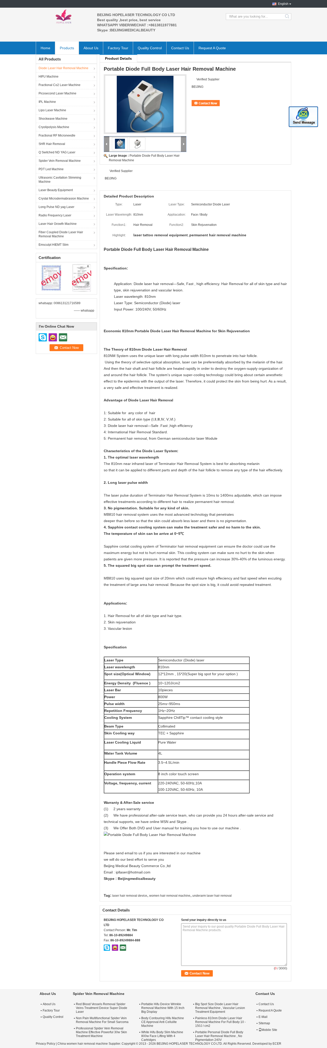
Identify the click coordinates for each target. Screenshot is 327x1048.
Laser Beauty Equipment (56, 190)
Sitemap (264, 1023)
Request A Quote (212, 48)
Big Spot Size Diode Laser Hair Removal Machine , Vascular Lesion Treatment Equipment (220, 1008)
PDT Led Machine (51, 169)
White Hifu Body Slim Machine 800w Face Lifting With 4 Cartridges (162, 1036)
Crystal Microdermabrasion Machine (64, 198)
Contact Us (180, 48)
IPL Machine (47, 102)
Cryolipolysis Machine (54, 127)
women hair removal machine (169, 895)
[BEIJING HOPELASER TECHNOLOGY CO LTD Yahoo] (115, 947)
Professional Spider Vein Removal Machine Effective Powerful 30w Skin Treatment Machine (101, 1032)
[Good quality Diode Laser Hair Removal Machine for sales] (51, 277)
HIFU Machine (49, 76)
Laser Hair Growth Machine (58, 224)
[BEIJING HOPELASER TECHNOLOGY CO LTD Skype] (107, 947)
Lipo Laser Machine (52, 110)
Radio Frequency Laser (55, 215)
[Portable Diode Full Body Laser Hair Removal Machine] (145, 104)
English (283, 4)
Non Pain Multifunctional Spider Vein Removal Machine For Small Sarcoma (102, 1020)
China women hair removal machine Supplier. (89, 1043)
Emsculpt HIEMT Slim (53, 244)
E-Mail (263, 1017)
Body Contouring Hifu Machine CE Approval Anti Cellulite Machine (162, 1022)
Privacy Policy (45, 1043)
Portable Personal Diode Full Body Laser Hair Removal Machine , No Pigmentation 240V (219, 1036)
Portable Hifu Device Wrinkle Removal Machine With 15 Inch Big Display (162, 1008)
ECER (277, 1043)
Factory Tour (118, 48)
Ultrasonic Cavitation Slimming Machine (60, 179)
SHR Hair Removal (52, 144)
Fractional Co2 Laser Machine (59, 85)
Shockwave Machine (53, 118)
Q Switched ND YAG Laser (57, 152)
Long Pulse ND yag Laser (56, 207)
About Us (91, 48)
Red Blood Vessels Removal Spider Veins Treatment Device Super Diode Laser (101, 1008)
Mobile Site (269, 1030)
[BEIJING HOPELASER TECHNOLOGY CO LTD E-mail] (123, 947)
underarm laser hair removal (212, 895)
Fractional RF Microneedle (57, 135)
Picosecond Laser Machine (57, 93)
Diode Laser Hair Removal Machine (63, 68)
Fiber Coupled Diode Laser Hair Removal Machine (61, 234)
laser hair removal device (129, 895)
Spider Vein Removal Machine (60, 161)
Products (67, 48)
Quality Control (150, 48)
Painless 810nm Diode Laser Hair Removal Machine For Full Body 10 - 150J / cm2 (220, 1022)
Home (45, 48)
